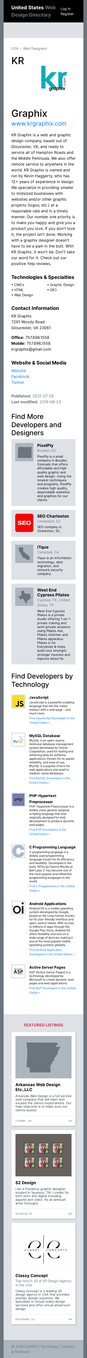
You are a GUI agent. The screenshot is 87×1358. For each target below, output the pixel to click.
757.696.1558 (37, 337)
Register (67, 14)
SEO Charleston (53, 516)
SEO (53, 290)
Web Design (23, 295)
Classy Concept (31, 1275)
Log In (66, 9)
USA (14, 48)
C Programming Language (52, 847)
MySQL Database (44, 735)
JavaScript (39, 697)
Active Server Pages (47, 967)
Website (18, 370)
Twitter (17, 382)
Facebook (20, 376)
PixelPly (45, 445)
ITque (43, 547)
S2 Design (25, 1182)
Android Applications (47, 903)
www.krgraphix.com (38, 123)
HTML (19, 290)
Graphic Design (62, 285)
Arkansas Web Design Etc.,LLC (37, 1087)
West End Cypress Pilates (53, 592)
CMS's (19, 285)
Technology (49, 1346)
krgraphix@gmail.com (31, 349)
